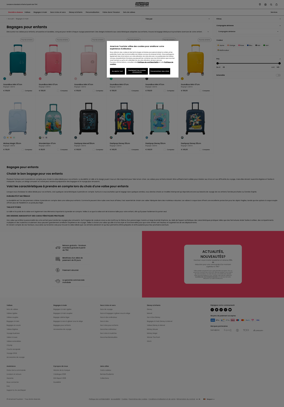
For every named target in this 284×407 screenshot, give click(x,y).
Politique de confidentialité (148, 62)
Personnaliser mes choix (159, 71)
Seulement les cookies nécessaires (137, 71)
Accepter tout (117, 71)
